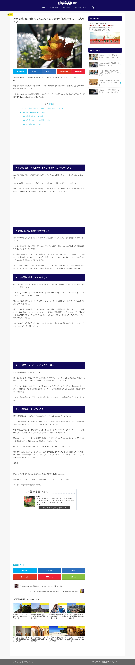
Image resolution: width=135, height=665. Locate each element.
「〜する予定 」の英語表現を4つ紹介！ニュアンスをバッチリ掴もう (109, 73)
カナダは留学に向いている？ (31, 124)
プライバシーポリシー (81, 7)
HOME (44, 7)
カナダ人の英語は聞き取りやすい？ (34, 112)
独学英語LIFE (67, 3)
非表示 (51, 104)
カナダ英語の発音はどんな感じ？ (33, 116)
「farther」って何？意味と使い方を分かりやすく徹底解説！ (109, 91)
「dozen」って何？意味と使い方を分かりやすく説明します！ (109, 56)
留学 (16, 565)
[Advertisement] (49, 144)
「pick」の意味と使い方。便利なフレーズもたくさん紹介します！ (109, 83)
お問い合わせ (66, 7)
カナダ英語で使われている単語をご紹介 (35, 120)
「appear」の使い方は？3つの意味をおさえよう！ (109, 64)
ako (22, 565)
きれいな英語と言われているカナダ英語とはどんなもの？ (41, 108)
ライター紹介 (54, 7)
